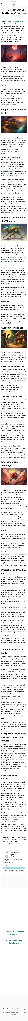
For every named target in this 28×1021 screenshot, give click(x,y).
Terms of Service (11, 1009)
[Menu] (2, 3)
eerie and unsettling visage (9, 175)
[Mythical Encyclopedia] (14, 3)
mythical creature (18, 21)
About (4, 1009)
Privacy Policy (21, 1009)
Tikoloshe (7, 21)
